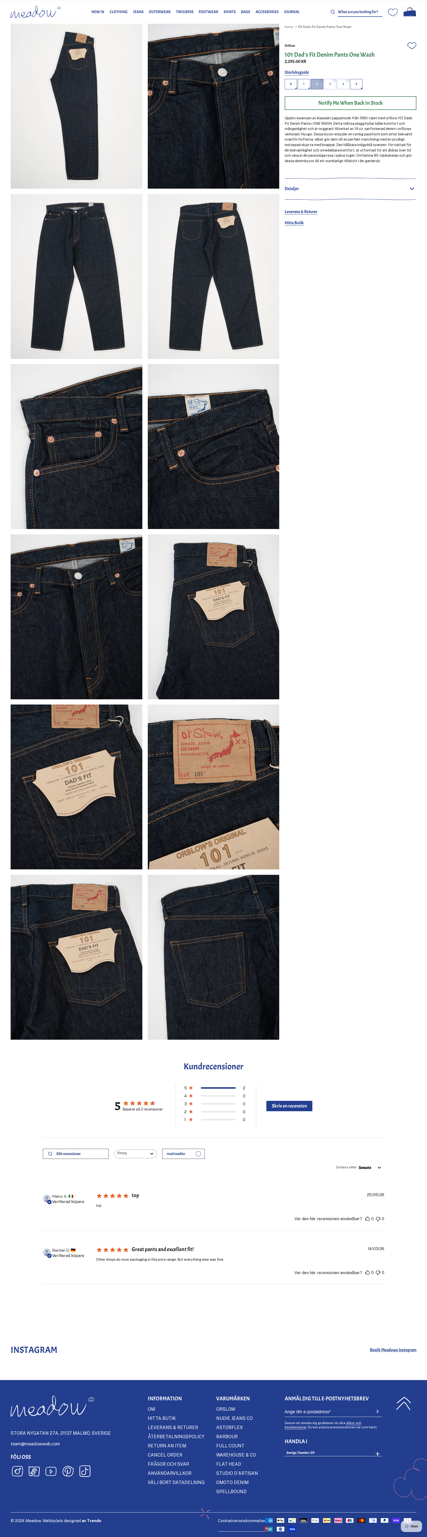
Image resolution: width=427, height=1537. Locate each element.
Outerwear (160, 11)
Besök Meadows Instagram (393, 1350)
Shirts (230, 11)
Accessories (267, 11)
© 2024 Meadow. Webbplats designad (56, 1520)
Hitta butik (162, 1418)
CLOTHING (119, 11)
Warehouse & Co (236, 1455)
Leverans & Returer (301, 212)
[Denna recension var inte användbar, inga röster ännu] (378, 1218)
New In (97, 11)
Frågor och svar (168, 1464)
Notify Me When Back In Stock (350, 103)
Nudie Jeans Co (234, 1418)
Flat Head (228, 1464)
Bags (245, 11)
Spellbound (231, 1491)
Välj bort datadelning (176, 1482)
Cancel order (165, 1455)
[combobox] (360, 12)
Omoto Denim (232, 1482)
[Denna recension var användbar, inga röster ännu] (367, 1218)
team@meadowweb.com (35, 1443)
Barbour (227, 1436)
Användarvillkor (170, 1473)
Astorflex (229, 1427)
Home (289, 27)
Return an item (167, 1445)
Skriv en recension (289, 1106)
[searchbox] (80, 1154)
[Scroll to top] (403, 1403)
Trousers (184, 11)
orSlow (290, 45)
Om (151, 1409)
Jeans (138, 11)
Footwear (208, 11)
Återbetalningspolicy (176, 1436)
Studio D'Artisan (237, 1473)
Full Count (230, 1445)
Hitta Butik (294, 223)
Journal (292, 11)
